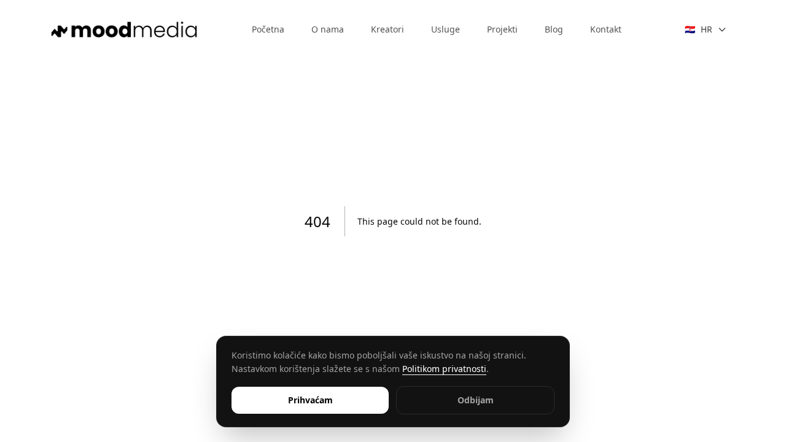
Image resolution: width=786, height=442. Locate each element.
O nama (327, 29)
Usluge (445, 29)
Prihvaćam (310, 400)
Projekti (502, 29)
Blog (554, 29)
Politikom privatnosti (444, 368)
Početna (268, 29)
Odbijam (475, 400)
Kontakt (605, 29)
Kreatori (387, 29)
